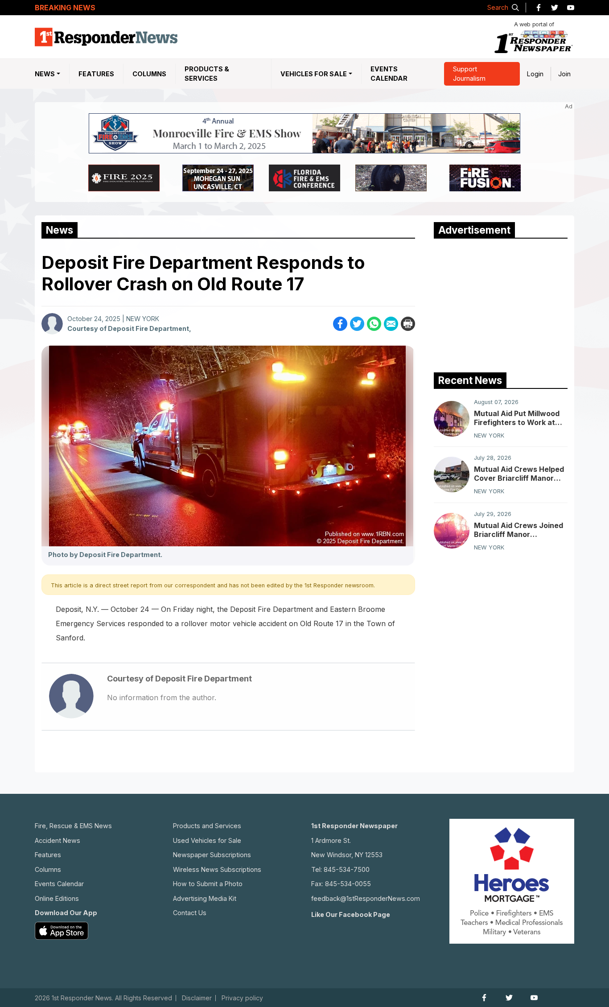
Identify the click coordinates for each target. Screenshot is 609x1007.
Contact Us (189, 912)
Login (535, 74)
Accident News (57, 840)
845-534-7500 (347, 869)
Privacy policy (242, 998)
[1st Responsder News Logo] (106, 37)
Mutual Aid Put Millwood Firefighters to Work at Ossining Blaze (517, 418)
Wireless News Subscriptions (217, 869)
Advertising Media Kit (204, 898)
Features (96, 74)
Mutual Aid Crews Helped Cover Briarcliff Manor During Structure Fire (519, 474)
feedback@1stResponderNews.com (365, 898)
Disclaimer (197, 998)
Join (564, 74)
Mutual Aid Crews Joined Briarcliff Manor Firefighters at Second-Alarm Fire (518, 530)
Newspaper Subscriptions (212, 854)
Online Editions (57, 898)
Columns (149, 74)
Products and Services (207, 826)
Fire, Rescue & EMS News (73, 826)
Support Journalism (469, 74)
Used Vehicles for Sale (207, 840)
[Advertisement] (501, 303)
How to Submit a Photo (208, 883)
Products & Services (207, 74)
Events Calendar (388, 74)
